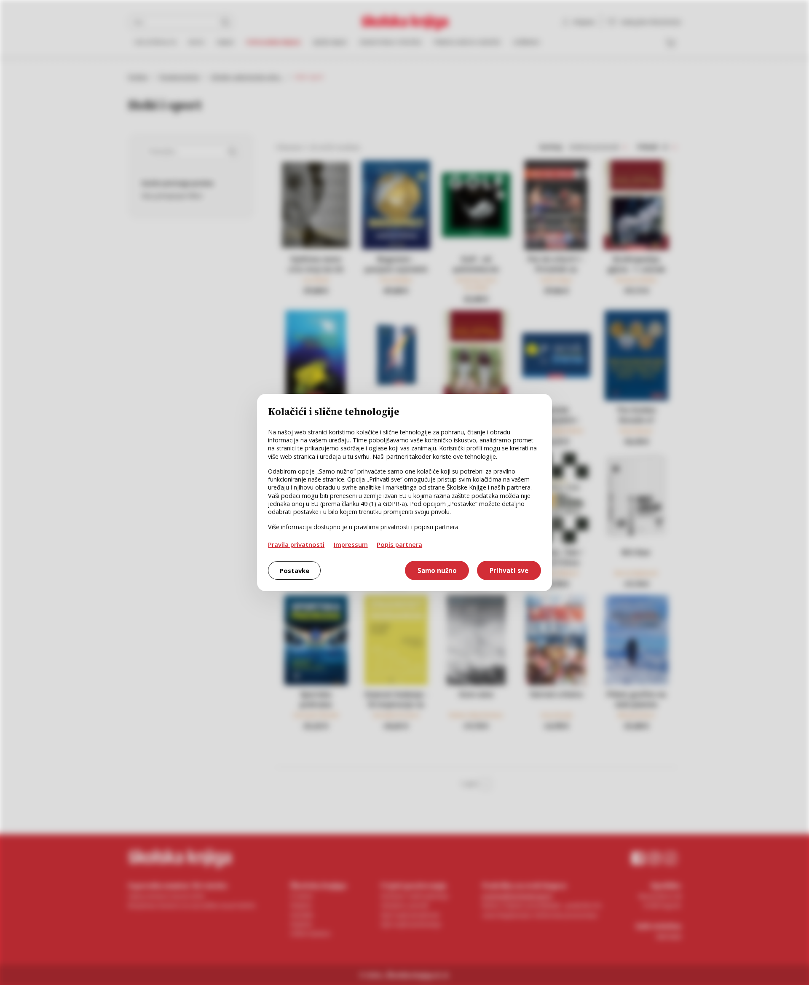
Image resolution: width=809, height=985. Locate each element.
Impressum (351, 544)
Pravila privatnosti (296, 544)
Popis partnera (399, 544)
